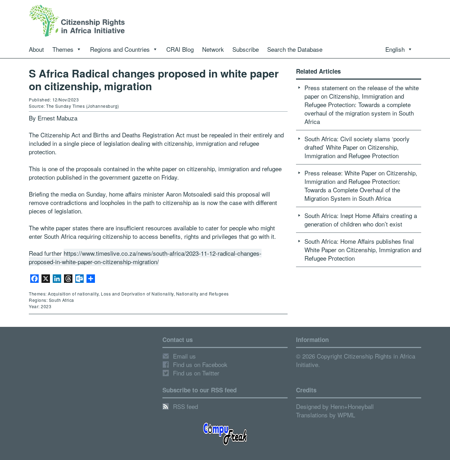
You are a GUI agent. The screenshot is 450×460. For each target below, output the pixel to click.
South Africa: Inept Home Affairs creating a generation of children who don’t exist (360, 219)
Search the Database (294, 49)
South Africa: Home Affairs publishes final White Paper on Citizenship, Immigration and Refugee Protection (362, 249)
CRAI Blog (180, 49)
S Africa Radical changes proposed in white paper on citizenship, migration (154, 79)
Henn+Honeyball (352, 406)
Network (213, 49)
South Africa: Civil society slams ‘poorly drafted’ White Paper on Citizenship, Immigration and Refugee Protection (357, 147)
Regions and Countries (120, 49)
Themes (62, 49)
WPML (346, 414)
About (36, 49)
